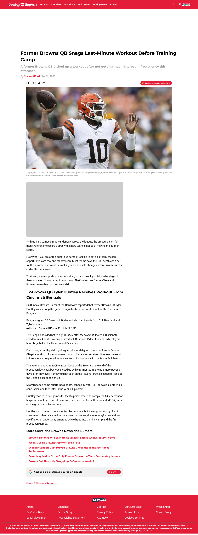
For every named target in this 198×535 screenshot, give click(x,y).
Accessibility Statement (71, 517)
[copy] (44, 83)
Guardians (69, 4)
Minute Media (23, 525)
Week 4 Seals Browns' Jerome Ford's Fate (54, 442)
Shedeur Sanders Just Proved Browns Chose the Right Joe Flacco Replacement (68, 449)
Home (29, 483)
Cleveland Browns (45, 483)
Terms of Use (132, 512)
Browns (44, 4)
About (113, 4)
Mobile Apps (163, 506)
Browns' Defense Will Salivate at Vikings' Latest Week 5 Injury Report (71, 437)
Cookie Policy (163, 512)
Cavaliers (56, 4)
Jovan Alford (32, 76)
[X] (180, 4)
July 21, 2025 (70, 328)
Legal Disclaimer (36, 517)
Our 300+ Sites (133, 506)
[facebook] (174, 4)
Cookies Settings (134, 517)
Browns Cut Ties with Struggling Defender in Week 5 (61, 461)
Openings (63, 506)
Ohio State (84, 4)
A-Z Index (102, 517)
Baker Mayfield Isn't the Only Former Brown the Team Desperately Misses (74, 456)
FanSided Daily (35, 512)
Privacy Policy (105, 512)
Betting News (99, 4)
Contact (101, 506)
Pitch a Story (65, 512)
